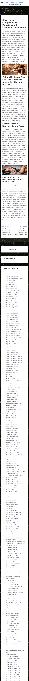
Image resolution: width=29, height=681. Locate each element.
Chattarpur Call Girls (11, 539)
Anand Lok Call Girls (11, 315)
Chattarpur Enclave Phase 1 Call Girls (15, 541)
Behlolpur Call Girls (11, 463)
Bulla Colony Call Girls (12, 518)
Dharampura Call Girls (11, 639)
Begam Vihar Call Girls (12, 459)
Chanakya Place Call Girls (12, 526)
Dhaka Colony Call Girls (12, 633)
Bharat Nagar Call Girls (12, 485)
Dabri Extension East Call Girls (14, 586)
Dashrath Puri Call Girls (12, 600)
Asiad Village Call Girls (12, 370)
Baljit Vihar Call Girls (11, 434)
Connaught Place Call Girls (13, 576)
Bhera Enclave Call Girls (12, 491)
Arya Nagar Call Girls (11, 346)
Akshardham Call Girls (12, 292)
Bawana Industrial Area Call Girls (14, 455)
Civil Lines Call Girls (11, 570)
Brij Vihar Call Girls (11, 506)
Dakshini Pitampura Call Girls (13, 588)
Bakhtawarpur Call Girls (12, 422)
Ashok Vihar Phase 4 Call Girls (14, 362)
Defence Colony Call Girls (12, 609)
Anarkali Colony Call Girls (12, 323)
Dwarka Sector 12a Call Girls (13, 674)
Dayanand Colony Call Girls (13, 605)
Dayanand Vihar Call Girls (12, 607)
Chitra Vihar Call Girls (11, 559)
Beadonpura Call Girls (11, 457)
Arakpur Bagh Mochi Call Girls (14, 337)
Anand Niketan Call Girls (12, 317)
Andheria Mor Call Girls (12, 325)
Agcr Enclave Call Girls (12, 286)
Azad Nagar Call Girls (11, 383)
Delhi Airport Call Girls (12, 615)
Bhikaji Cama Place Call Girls (13, 494)
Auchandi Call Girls (11, 376)
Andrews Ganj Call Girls (12, 327)
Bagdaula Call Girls (11, 411)
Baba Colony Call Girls (12, 393)
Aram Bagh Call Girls (11, 339)
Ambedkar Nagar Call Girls (13, 307)
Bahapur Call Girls (10, 413)
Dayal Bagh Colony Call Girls (13, 602)
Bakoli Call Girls (10, 426)
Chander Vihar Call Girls (12, 535)
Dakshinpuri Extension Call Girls (14, 592)
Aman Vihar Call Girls (11, 302)
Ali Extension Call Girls (12, 296)
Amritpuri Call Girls (11, 311)
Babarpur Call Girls (11, 397)
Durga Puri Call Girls (11, 660)
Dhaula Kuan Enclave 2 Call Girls (14, 648)
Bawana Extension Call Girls (13, 452)
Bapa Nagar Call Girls (11, 440)
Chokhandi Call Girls (11, 565)
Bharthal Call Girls (10, 489)
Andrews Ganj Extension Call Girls (15, 329)
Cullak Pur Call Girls (11, 580)
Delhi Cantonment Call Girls (13, 617)
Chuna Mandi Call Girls (12, 568)
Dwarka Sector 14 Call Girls (13, 679)
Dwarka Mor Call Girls (11, 664)
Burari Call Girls (10, 520)
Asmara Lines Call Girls (12, 372)
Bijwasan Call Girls (11, 500)
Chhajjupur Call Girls (11, 547)
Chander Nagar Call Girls (12, 533)
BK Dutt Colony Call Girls (12, 504)
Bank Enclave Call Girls (12, 436)
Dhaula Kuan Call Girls (12, 644)
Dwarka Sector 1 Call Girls (12, 666)
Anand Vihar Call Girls (12, 321)
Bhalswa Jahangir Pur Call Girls (14, 483)
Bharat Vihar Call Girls (11, 487)
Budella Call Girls (10, 508)
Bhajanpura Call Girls (11, 477)
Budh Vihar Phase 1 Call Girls (13, 512)
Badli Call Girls (10, 407)
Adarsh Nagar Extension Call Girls (14, 278)
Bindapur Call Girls (11, 502)
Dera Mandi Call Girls (11, 625)
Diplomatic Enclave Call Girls (13, 656)
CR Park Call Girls (10, 578)
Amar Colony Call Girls (12, 305)
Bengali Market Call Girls (12, 465)
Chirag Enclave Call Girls (12, 557)
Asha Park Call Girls (11, 350)
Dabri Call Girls (10, 582)
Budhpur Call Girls (11, 516)
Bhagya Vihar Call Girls (12, 473)
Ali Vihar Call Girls (11, 298)
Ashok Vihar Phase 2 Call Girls (14, 358)
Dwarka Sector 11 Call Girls (13, 670)
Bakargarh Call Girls (11, 420)
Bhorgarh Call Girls (11, 498)
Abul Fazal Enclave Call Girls (13, 274)
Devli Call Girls (10, 631)
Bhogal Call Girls (10, 496)
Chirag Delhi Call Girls (12, 555)
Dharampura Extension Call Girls (14, 642)
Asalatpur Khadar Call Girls (13, 348)
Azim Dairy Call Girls (11, 391)
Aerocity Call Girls (10, 282)
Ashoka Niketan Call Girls (12, 364)
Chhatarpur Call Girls (11, 549)
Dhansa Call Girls (10, 637)
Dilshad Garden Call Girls (12, 654)
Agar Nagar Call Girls (11, 284)
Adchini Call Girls (10, 280)
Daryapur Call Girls (11, 596)
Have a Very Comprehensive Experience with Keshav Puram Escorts (21, 231)
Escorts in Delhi (14, 2)
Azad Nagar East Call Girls (13, 385)
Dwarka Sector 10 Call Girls (13, 668)
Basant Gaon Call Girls (12, 446)
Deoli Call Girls (10, 621)
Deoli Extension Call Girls (12, 623)
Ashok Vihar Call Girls (11, 354)
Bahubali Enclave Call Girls (13, 415)
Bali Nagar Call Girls (11, 430)
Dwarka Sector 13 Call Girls (13, 676)
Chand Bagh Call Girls (11, 531)
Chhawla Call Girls (11, 551)
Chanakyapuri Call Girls (12, 528)
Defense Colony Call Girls (12, 613)
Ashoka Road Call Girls (12, 366)
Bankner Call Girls (10, 438)
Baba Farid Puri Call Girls (12, 395)
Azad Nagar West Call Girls (13, 387)
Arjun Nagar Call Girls (11, 344)
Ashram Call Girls (10, 368)
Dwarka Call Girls (10, 662)
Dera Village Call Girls (11, 627)
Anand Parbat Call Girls (12, 319)
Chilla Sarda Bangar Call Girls (13, 553)
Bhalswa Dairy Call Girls (12, 481)
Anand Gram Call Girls (12, 313)
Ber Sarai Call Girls (11, 467)
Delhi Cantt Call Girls (11, 619)
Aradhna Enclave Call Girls (13, 335)
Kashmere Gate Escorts (18, 33)
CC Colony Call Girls (11, 522)
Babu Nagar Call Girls (11, 399)
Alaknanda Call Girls (11, 294)
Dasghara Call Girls (11, 598)
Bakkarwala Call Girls (11, 424)
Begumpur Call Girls (11, 461)
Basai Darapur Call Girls (12, 444)
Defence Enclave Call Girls (13, 611)
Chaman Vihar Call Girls (12, 524)
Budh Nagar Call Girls (11, 510)
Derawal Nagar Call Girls (12, 629)
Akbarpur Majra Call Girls (12, 290)
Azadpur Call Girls (10, 389)
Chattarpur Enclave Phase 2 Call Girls (15, 543)
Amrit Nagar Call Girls (11, 309)
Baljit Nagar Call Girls (11, 432)
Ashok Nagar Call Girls (12, 352)
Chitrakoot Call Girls (11, 561)
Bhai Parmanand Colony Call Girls (14, 475)
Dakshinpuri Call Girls (11, 590)
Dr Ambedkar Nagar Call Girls (13, 658)
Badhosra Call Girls (11, 405)
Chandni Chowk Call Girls (12, 537)
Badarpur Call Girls (11, 401)
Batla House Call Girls (11, 448)
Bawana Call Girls (10, 450)
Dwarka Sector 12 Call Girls (13, 672)
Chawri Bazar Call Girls (12, 545)
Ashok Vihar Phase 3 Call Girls (14, 360)
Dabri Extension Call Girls (12, 584)
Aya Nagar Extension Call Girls (14, 381)
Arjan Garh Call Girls (11, 342)
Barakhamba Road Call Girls (13, 442)
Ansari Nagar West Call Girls (13, 333)
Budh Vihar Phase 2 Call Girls (13, 514)
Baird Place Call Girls (11, 418)
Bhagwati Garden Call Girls (13, 469)
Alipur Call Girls (10, 300)
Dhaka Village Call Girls (12, 635)
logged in (11, 249)
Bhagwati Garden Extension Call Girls (15, 471)
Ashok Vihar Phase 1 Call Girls (14, 356)
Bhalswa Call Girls (10, 479)
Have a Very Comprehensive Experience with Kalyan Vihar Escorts (7, 231)
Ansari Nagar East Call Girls (13, 331)
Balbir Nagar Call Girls (12, 428)
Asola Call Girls (10, 374)
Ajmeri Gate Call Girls (11, 288)
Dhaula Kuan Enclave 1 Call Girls (14, 646)
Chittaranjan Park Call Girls (13, 563)
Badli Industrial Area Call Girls (14, 409)
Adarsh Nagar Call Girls (12, 276)
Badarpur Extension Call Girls (13, 403)
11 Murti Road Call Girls (12, 272)
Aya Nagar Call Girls (11, 379)
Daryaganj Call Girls (11, 594)
